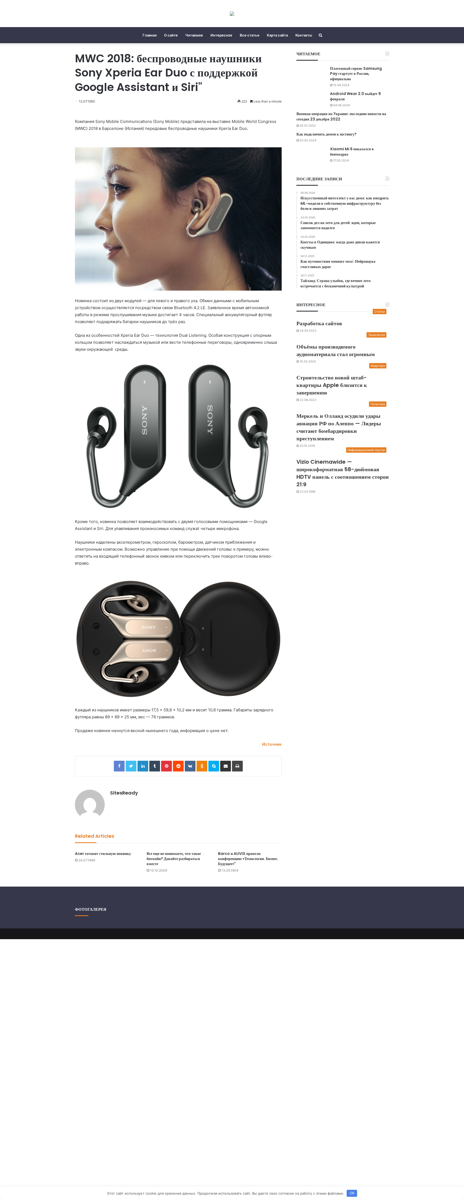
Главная (150, 35)
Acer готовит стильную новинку (103, 853)
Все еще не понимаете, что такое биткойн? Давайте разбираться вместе (174, 858)
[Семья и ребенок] (232, 13)
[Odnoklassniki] (202, 766)
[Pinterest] (166, 766)
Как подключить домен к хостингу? (326, 134)
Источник (272, 744)
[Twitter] (131, 766)
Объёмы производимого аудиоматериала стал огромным (335, 350)
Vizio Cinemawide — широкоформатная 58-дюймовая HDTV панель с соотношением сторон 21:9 (342, 473)
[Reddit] (178, 766)
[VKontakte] (190, 766)
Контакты (303, 35)
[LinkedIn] (142, 766)
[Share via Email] (225, 766)
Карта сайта (277, 35)
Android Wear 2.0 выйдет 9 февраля (355, 96)
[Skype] (213, 766)
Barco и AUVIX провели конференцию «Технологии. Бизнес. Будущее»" (248, 858)
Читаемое (194, 35)
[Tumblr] (154, 766)
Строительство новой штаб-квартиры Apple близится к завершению (331, 385)
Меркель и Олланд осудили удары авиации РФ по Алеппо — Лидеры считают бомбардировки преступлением (338, 427)
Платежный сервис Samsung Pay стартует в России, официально (356, 74)
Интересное (221, 35)
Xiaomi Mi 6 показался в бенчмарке (352, 151)
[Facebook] (119, 766)
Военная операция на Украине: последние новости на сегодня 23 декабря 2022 (341, 116)
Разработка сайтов (319, 323)
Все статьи (249, 35)
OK (352, 1193)
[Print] (237, 766)
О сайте (171, 35)
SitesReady (124, 792)
